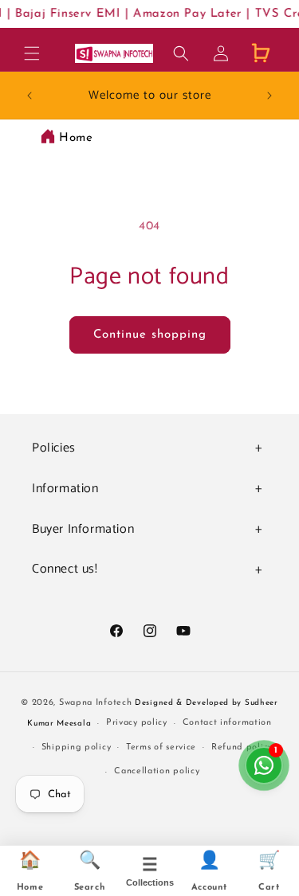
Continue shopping (150, 335)
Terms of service (161, 747)
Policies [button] (54, 448)
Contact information (227, 722)
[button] (31, 53)
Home (75, 138)
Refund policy (242, 747)
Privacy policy (136, 722)
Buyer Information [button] (83, 529)
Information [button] (65, 488)
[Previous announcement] (29, 95)
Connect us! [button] (65, 569)
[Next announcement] (269, 95)
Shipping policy (76, 747)
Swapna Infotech (95, 702)
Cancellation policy (156, 771)
